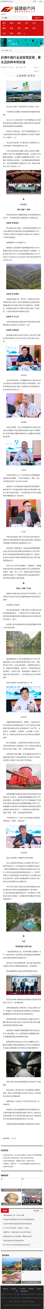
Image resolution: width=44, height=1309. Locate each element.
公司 (26, 23)
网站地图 (23, 1291)
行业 (34, 23)
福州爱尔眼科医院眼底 (11, 1204)
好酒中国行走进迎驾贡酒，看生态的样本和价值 (18, 1158)
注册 (40, 1)
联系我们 (13, 1289)
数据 (4, 28)
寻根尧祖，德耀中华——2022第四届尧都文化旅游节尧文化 (22, 1164)
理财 (19, 23)
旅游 (11, 33)
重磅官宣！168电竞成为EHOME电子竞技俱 (17, 1232)
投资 (19, 28)
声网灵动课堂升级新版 (11, 1190)
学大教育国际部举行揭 (32, 1204)
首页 (4, 23)
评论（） (37, 67)
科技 (34, 28)
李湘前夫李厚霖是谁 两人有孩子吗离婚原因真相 (19, 1219)
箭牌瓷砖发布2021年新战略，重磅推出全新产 (18, 1236)
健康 (19, 33)
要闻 (11, 23)
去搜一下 (38, 18)
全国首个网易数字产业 (32, 1190)
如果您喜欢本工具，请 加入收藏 (14, 1215)
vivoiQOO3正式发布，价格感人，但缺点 (16, 1228)
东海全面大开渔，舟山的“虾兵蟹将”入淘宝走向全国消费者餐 (22, 1155)
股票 (26, 28)
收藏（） (37, 71)
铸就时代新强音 (8, 1166)
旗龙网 (13, 1138)
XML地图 (22, 1289)
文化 (4, 33)
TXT (27, 1291)
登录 (34, 1)
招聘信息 (31, 1289)
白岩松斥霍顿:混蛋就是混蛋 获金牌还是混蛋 (18, 1224)
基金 (11, 28)
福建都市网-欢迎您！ (8, 1)
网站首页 (5, 1289)
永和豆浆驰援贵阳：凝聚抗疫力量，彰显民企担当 (19, 1161)
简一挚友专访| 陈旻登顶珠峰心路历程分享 (17, 1245)
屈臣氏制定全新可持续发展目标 (14, 1240)
